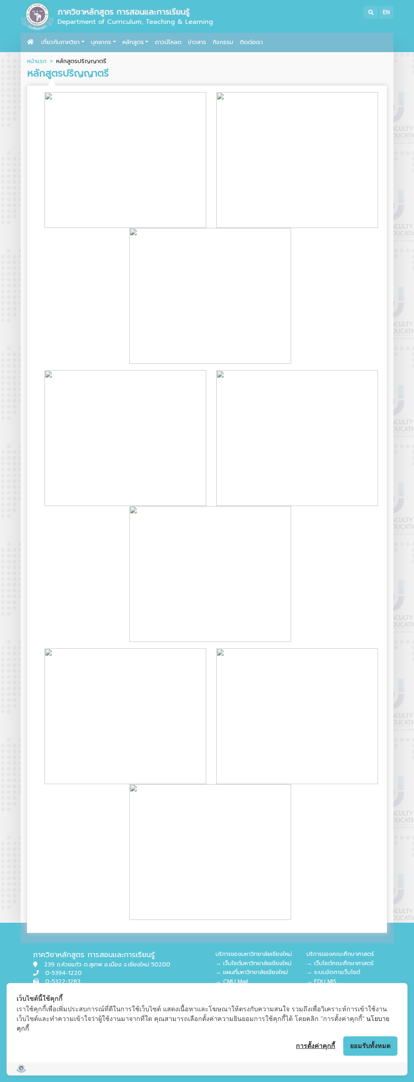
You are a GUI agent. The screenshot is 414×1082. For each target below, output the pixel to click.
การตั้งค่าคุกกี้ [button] (315, 1046)
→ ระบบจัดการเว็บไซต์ (333, 972)
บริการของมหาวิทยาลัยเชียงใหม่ (253, 954)
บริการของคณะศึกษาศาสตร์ (340, 954)
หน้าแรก (36, 61)
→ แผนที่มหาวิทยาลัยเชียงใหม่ (251, 972)
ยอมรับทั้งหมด (370, 1046)
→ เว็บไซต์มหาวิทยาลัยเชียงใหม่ (253, 963)
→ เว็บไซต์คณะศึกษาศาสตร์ (340, 963)
